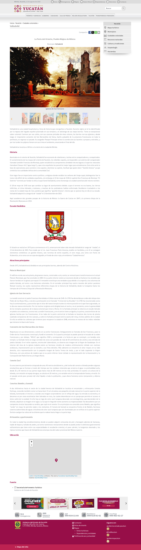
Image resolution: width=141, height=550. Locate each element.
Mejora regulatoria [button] (79, 16)
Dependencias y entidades (86, 533)
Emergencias (65, 2)
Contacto (123, 2)
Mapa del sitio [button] (22, 547)
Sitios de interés (80, 525)
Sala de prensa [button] (65, 16)
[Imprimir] (98, 32)
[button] (16, 73)
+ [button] (31, 441)
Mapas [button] (76, 2)
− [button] (31, 445)
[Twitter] (92, 32)
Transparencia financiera (105, 16)
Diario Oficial (87, 2)
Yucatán (18, 23)
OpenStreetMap (39, 476)
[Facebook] (89, 32)
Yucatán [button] (91, 16)
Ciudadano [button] (54, 16)
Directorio (112, 2)
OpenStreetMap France (41, 478)
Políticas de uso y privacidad (84, 536)
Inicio (56, 2)
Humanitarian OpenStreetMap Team (67, 476)
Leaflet (31, 476)
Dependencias (100, 2)
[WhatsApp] (95, 32)
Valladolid (59, 44)
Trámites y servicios (33, 16)
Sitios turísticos (82, 531)
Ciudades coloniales (30, 23)
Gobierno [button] (45, 16)
